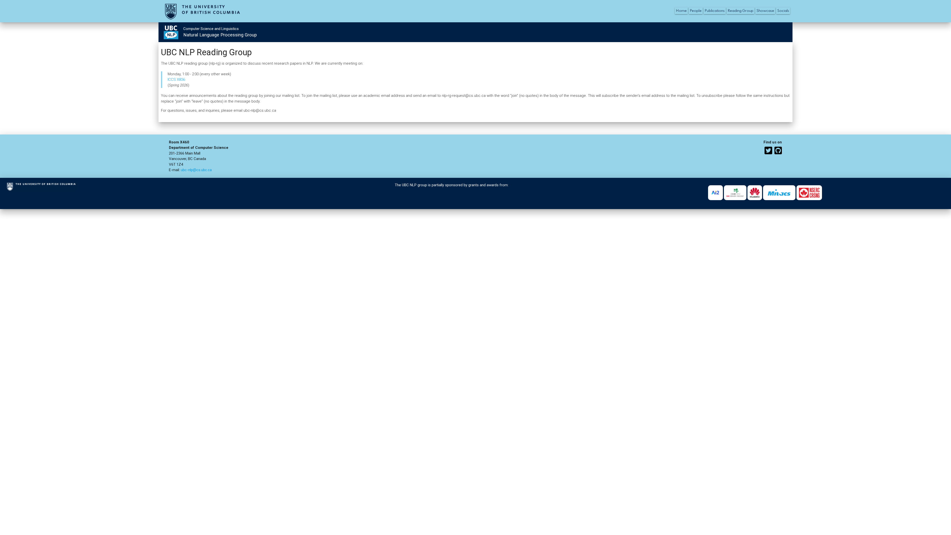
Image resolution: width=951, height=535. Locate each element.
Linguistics (230, 29)
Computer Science (198, 29)
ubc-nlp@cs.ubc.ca (196, 170)
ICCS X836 (176, 79)
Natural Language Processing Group (220, 35)
